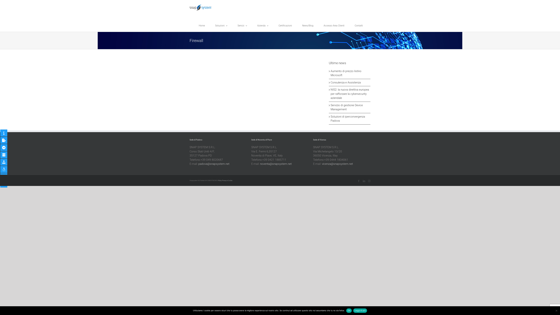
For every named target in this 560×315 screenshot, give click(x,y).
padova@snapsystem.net (213, 164)
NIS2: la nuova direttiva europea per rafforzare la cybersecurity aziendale (350, 94)
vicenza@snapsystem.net (337, 164)
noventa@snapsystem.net (276, 164)
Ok (349, 310)
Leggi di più (360, 310)
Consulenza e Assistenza (346, 82)
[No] (556, 310)
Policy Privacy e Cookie (225, 180)
